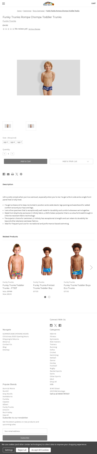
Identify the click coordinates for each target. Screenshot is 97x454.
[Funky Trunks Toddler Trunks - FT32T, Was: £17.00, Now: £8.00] (16, 261)
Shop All (53, 382)
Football (53, 366)
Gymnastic (54, 339)
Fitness (53, 336)
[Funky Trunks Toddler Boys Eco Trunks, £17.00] (77, 261)
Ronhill (5, 391)
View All (6, 415)
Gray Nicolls (8, 394)
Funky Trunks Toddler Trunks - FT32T (13, 286)
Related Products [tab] (10, 236)
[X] (17, 174)
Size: (9, 138)
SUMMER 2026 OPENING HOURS (16, 334)
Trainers (53, 344)
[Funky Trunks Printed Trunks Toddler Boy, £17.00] (47, 261)
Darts (52, 374)
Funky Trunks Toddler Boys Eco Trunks (77, 286)
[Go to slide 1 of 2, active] (45, 297)
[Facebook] (4, 174)
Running (53, 347)
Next (91, 267)
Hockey (53, 363)
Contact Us (7, 344)
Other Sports (55, 376)
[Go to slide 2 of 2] (49, 297)
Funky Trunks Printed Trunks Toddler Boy (43, 286)
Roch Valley (7, 412)
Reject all (22, 450)
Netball (53, 358)
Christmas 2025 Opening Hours (16, 336)
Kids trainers (55, 342)
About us (6, 342)
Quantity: (6, 149)
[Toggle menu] (3, 3)
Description (8, 184)
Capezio (6, 402)
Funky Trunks (8, 407)
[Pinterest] (21, 174)
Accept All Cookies (40, 450)
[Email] (8, 174)
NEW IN (53, 334)
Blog (4, 347)
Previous (3, 267)
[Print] (12, 174)
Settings (9, 450)
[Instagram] (51, 325)
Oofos (52, 350)
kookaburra (7, 396)
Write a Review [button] (34, 29)
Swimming (54, 355)
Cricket (53, 352)
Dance (52, 360)
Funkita (6, 399)
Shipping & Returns (11, 339)
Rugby (52, 368)
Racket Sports (56, 371)
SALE (52, 379)
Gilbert (5, 404)
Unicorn (6, 410)
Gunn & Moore (9, 388)
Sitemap (6, 350)
